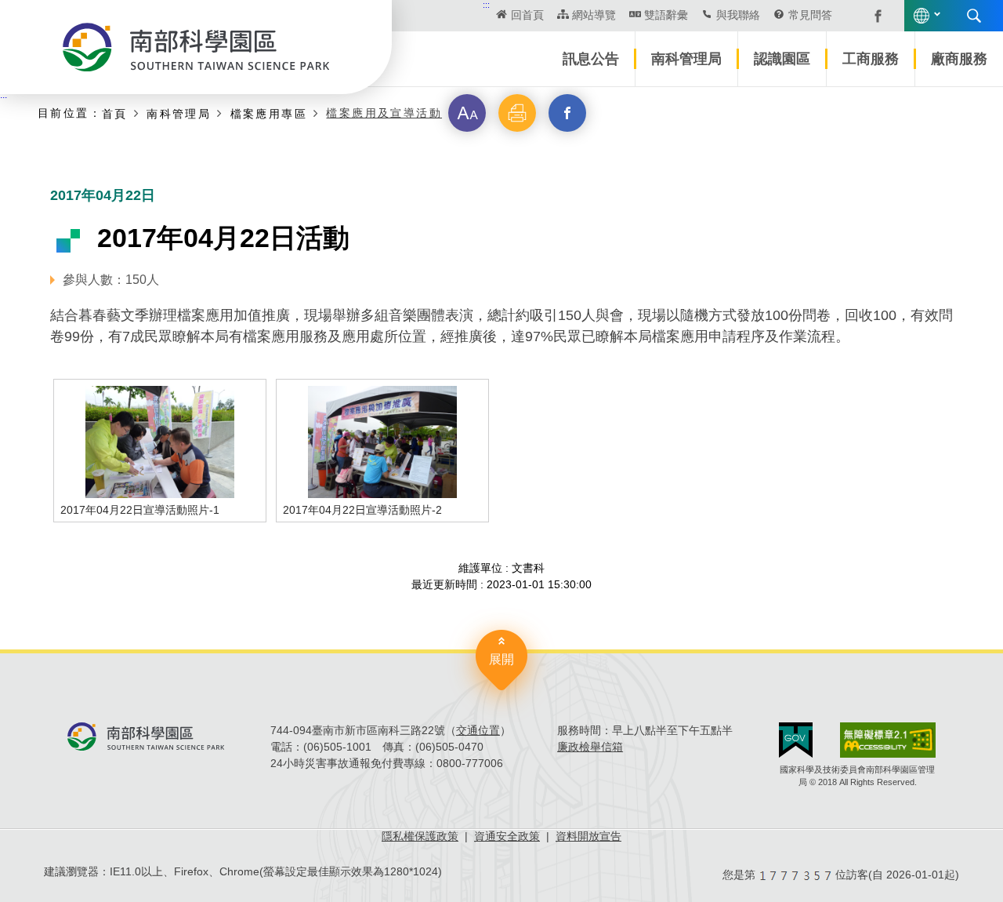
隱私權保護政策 (420, 836)
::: (486, 4)
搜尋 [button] (974, 15)
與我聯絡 (738, 15)
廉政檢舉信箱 (590, 746)
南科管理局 (686, 59)
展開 (501, 659)
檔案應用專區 (268, 113)
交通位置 (478, 730)
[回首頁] (196, 47)
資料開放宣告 (588, 836)
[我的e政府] (796, 740)
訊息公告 (591, 59)
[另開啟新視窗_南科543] (870, 15)
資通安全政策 (507, 836)
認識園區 (782, 59)
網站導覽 (594, 15)
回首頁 (527, 15)
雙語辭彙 (666, 15)
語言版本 (921, 16)
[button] (467, 113)
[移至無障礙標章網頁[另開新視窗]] (888, 740)
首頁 (115, 113)
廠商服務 (959, 59)
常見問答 (810, 15)
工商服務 (870, 59)
